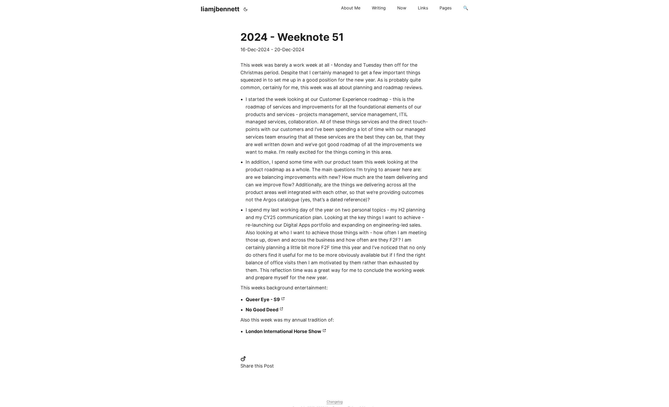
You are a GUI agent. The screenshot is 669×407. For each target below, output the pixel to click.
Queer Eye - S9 (263, 299)
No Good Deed (262, 309)
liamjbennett (220, 9)
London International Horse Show (283, 331)
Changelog (335, 402)
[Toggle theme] (246, 9)
